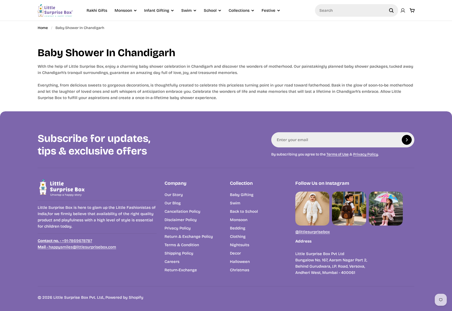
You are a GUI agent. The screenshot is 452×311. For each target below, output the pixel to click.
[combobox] (356, 10)
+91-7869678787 (65, 240)
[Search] (391, 10)
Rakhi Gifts (97, 10)
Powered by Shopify (124, 297)
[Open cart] (412, 10)
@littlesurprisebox (312, 231)
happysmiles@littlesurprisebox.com (77, 247)
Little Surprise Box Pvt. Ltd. (78, 297)
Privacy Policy (365, 154)
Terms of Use (337, 154)
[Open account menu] (403, 10)
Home (43, 28)
